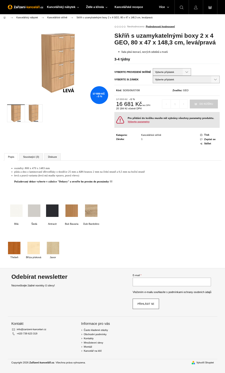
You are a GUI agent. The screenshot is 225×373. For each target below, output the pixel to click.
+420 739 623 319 (27, 333)
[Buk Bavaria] (71, 210)
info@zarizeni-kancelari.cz (31, 329)
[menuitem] (63, 7)
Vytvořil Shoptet (205, 362)
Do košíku (206, 103)
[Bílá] (16, 210)
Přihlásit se (145, 303)
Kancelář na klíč (93, 350)
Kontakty (89, 338)
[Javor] (53, 247)
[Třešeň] (14, 247)
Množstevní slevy (93, 342)
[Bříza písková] (33, 247)
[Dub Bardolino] (91, 210)
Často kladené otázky (96, 330)
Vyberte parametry (139, 121)
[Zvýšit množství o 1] (183, 104)
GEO (186, 90)
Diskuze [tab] (52, 156)
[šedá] (34, 210)
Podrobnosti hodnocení (160, 26)
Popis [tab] (11, 156)
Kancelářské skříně (151, 135)
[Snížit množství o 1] (166, 104)
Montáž (88, 346)
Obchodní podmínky (95, 334)
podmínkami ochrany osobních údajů (189, 292)
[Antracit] (52, 210)
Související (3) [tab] (31, 156)
